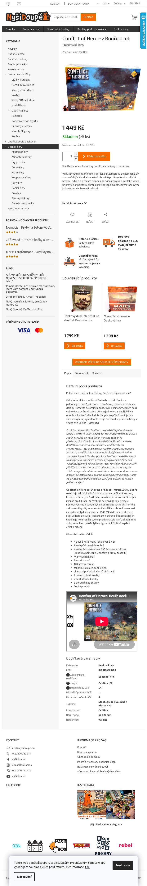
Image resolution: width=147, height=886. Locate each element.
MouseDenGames (22, 765)
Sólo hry (16, 193)
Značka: (74, 52)
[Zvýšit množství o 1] (76, 154)
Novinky (12, 49)
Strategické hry (20, 198)
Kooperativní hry (21, 178)
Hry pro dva (18, 162)
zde (87, 867)
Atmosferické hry (22, 157)
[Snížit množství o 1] (76, 158)
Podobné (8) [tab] (82, 373)
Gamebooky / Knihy (23, 203)
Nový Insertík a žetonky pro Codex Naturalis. (26, 303)
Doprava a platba (78, 4)
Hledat (88, 17)
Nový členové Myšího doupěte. (24, 309)
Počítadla (17, 116)
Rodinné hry (18, 188)
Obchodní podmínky (88, 757)
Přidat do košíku (96, 156)
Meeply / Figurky (21, 131)
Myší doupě (18, 759)
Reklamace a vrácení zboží (92, 767)
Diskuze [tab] (96, 373)
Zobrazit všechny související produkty (101, 362)
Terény (16, 136)
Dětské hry (18, 167)
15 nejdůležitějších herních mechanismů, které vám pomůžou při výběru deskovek (30, 288)
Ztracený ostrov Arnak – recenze (26, 296)
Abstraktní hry (20, 152)
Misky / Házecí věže (23, 100)
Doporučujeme (16, 54)
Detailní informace (72, 203)
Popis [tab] (67, 373)
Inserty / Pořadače (22, 90)
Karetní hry (18, 173)
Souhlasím (122, 865)
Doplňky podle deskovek (22, 142)
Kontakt (55, 4)
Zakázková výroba (18, 209)
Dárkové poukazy (18, 59)
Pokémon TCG (16, 70)
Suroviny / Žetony (22, 126)
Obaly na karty (20, 111)
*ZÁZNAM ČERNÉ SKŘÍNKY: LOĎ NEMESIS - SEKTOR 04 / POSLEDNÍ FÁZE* (26, 277)
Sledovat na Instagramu (109, 824)
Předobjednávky (17, 64)
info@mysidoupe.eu (23, 748)
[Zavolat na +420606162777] (11, 3)
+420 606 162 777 (21, 754)
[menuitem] (10, 29)
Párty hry (17, 183)
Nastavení (24, 877)
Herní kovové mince (23, 85)
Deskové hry (15, 147)
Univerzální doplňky (19, 75)
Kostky (16, 95)
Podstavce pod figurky (25, 121)
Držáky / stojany (21, 80)
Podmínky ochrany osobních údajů (96, 762)
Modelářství (18, 105)
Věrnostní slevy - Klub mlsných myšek (98, 772)
